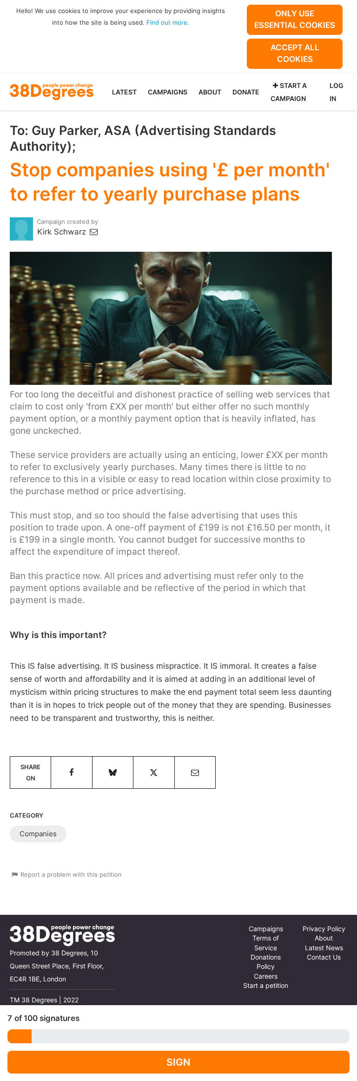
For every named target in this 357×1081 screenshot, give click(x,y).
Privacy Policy (324, 929)
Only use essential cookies (294, 19)
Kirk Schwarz (62, 231)
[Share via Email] (195, 772)
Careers (266, 976)
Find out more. (167, 22)
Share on (30, 772)
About (209, 92)
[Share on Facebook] (71, 772)
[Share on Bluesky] (112, 772)
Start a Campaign (289, 91)
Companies (38, 833)
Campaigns (167, 92)
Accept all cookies (295, 53)
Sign (178, 1062)
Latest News (324, 948)
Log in (337, 91)
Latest (124, 92)
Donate (245, 92)
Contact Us (324, 957)
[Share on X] (153, 772)
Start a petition (265, 985)
